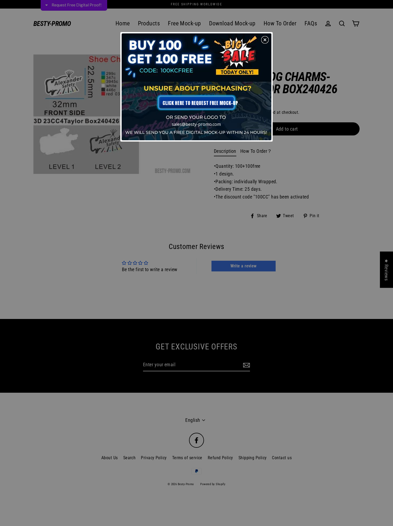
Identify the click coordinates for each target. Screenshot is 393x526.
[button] (265, 40)
